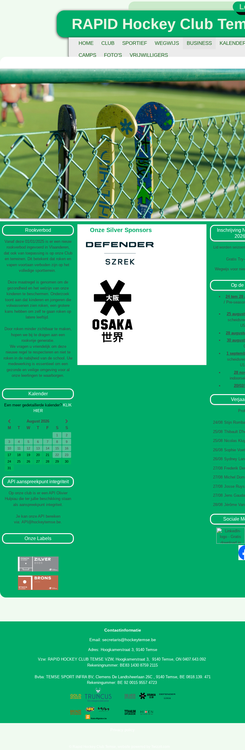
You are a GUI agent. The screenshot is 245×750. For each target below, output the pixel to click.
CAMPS (87, 55)
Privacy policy (122, 730)
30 (66, 461)
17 (9, 455)
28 (47, 461)
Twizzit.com (160, 747)
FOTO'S (113, 55)
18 (19, 455)
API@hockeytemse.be (41, 522)
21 (47, 455)
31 (9, 468)
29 (57, 461)
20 (38, 455)
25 (19, 461)
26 (28, 461)
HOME (86, 43)
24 (9, 461)
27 (38, 461)
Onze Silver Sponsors (121, 230)
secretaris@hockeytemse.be (129, 639)
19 (28, 455)
